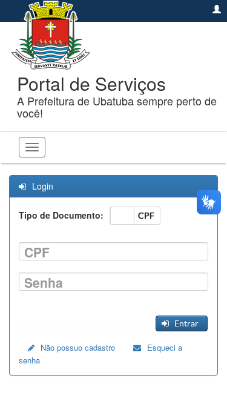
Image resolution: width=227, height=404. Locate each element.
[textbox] (113, 251)
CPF (37, 252)
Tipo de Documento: (61, 215)
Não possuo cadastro (78, 347)
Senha (43, 282)
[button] (181, 323)
